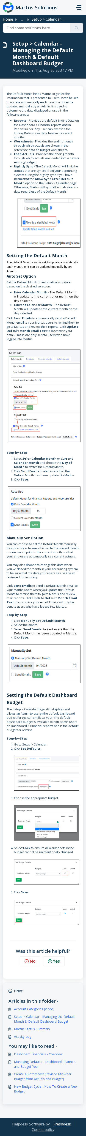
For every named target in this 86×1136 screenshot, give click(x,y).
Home (8, 19)
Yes (56, 961)
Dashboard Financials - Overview (38, 1054)
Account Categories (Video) (34, 1009)
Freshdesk (62, 1124)
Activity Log (22, 1036)
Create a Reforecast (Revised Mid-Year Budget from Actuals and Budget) (42, 1076)
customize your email (33, 602)
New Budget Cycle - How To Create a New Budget (46, 1088)
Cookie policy (43, 1129)
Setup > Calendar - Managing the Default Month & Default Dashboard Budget (44, 1019)
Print (18, 991)
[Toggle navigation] (78, 7)
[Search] (76, 28)
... (22, 19)
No (33, 961)
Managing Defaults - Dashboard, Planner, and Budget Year (45, 1064)
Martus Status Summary (32, 1029)
